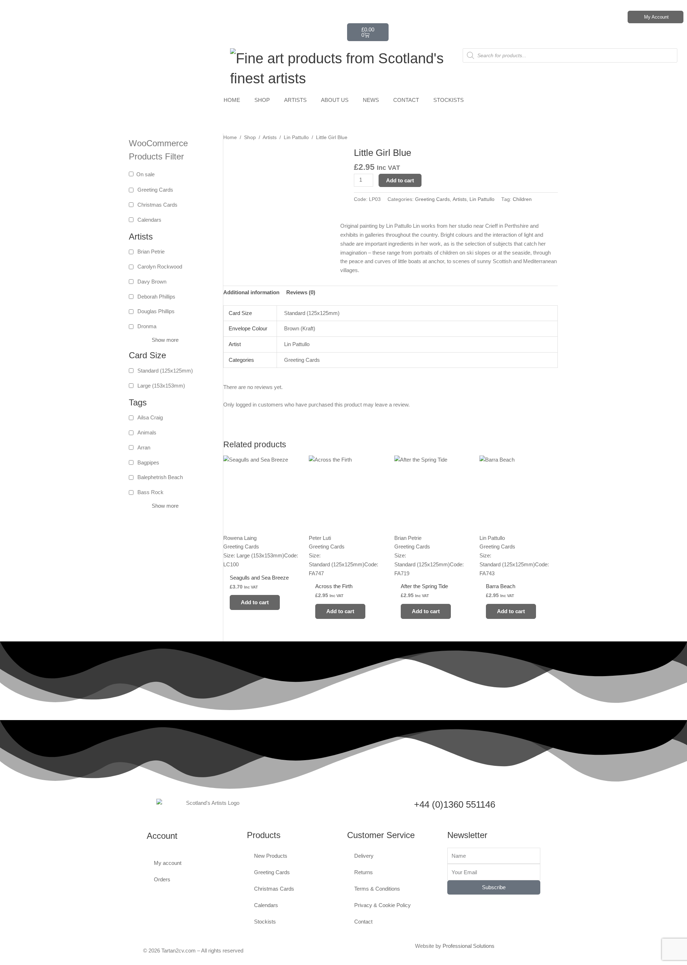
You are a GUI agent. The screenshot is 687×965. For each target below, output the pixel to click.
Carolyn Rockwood (159, 267)
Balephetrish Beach (160, 477)
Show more (165, 340)
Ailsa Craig (150, 417)
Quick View (262, 563)
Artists (270, 137)
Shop (250, 137)
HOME (232, 100)
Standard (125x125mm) (165, 371)
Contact (363, 922)
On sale (145, 174)
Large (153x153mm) (161, 386)
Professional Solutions (468, 946)
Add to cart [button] (255, 602)
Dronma (146, 326)
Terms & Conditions (377, 889)
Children (522, 199)
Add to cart (400, 180)
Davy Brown (151, 282)
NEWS (371, 100)
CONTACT (406, 100)
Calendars (149, 220)
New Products (270, 856)
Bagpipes (148, 462)
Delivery (364, 856)
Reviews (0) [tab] (300, 292)
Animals (146, 432)
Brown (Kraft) (299, 328)
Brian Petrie (151, 251)
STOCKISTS (448, 100)
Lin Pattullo (296, 137)
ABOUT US (335, 100)
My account (167, 863)
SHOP (262, 100)
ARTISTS (295, 100)
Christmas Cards (157, 205)
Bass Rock (150, 492)
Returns (363, 872)
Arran (143, 447)
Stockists (265, 922)
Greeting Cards (155, 190)
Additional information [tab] (251, 292)
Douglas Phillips (156, 311)
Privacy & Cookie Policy (382, 905)
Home (230, 137)
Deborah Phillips (156, 297)
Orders (162, 879)
